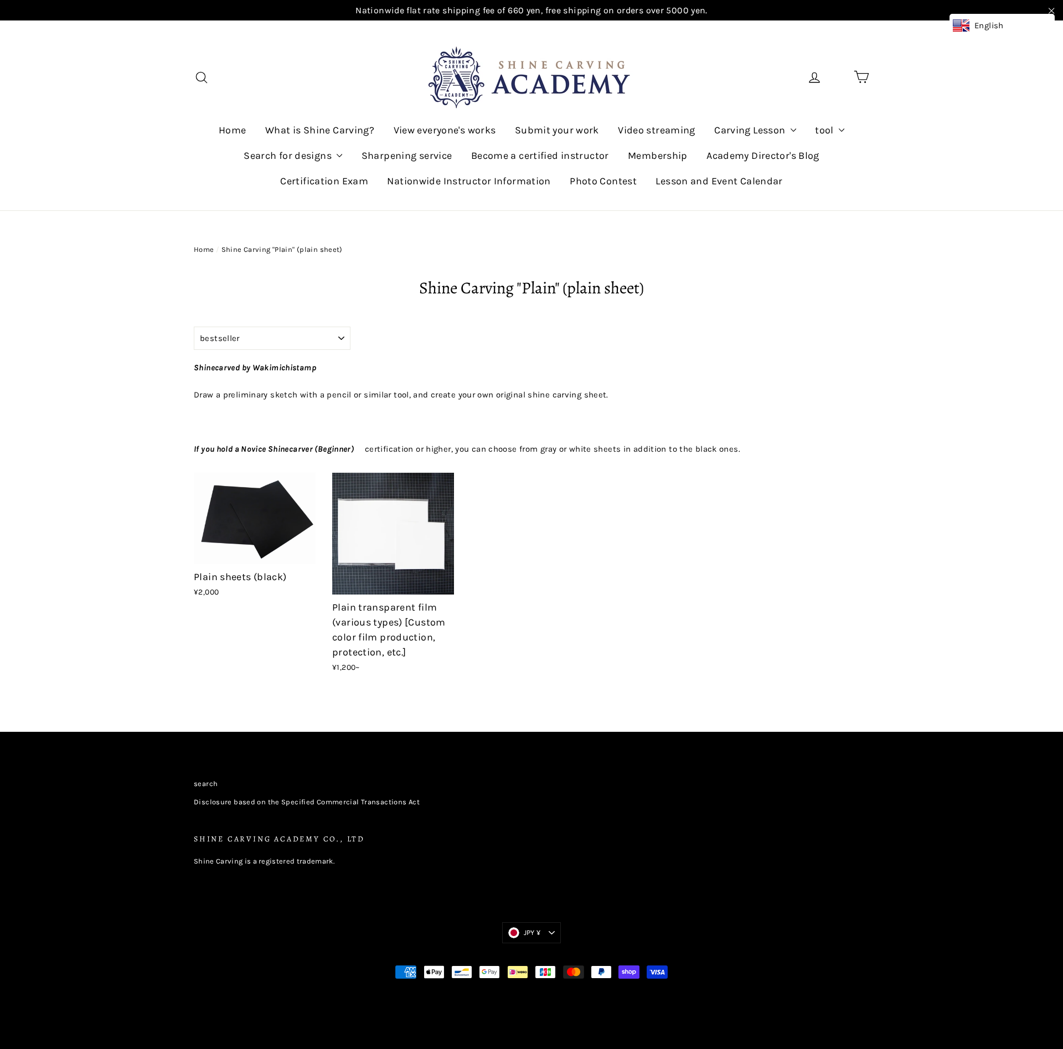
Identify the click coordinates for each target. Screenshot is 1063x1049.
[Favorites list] (838, 77)
